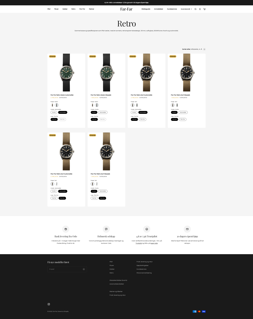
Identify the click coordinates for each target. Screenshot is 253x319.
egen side (154, 243)
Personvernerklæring (144, 273)
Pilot (48, 9)
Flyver (56, 9)
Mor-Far (82, 9)
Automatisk (63, 112)
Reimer (91, 9)
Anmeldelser (158, 9)
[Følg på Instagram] (48, 304)
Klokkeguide (146, 9)
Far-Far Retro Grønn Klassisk (101, 95)
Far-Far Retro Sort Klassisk (180, 95)
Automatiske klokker (117, 284)
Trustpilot (139, 243)
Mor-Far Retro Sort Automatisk (61, 174)
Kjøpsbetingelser (143, 265)
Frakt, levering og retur (118, 295)
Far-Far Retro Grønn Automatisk (62, 95)
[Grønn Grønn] (57, 105)
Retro (73, 9)
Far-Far (54, 119)
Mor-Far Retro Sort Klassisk (100, 174)
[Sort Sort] (52, 105)
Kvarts (54, 112)
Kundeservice (172, 9)
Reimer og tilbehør (116, 291)
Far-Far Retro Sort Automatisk (141, 95)
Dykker (65, 9)
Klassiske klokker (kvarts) (118, 280)
